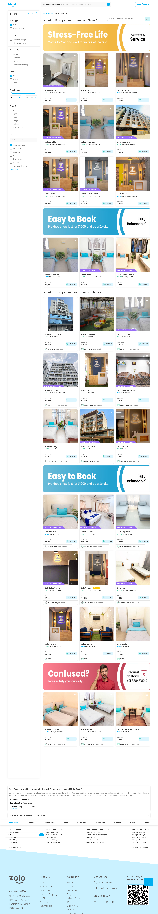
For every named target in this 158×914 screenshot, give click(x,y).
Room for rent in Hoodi (93, 832)
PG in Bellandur (14, 832)
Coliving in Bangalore (140, 829)
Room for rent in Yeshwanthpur (96, 845)
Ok (41, 835)
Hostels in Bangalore (53, 829)
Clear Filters (32, 14)
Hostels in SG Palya (51, 840)
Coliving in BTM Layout (139, 835)
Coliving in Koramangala (140, 842)
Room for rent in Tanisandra (95, 842)
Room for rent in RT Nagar (94, 837)
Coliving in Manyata (138, 845)
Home (45, 13)
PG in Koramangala (15, 842)
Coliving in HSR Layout (139, 837)
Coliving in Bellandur (138, 832)
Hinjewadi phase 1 (61, 13)
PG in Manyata (14, 845)
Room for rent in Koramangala (96, 835)
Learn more (32, 835)
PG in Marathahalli (15, 847)
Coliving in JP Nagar (138, 840)
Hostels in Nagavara (52, 837)
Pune (51, 13)
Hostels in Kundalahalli (53, 832)
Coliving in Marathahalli (140, 847)
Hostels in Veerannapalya (54, 845)
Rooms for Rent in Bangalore (97, 829)
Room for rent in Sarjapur (94, 840)
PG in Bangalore (15, 829)
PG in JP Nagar (14, 840)
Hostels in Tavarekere (52, 842)
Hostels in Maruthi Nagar (53, 835)
